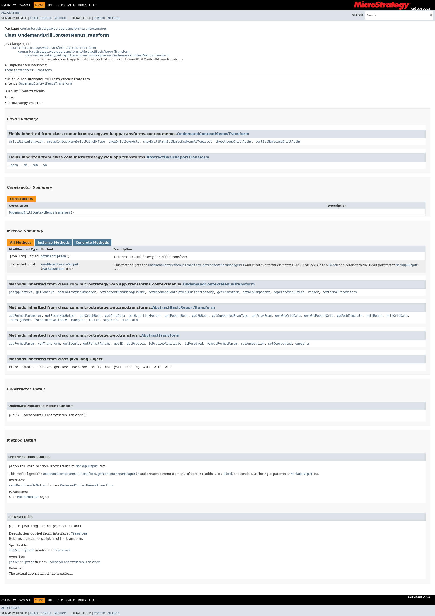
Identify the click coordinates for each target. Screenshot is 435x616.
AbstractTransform (160, 335)
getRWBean (200, 315)
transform (129, 320)
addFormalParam (21, 343)
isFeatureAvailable (50, 320)
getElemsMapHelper (60, 315)
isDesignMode (20, 320)
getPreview (136, 343)
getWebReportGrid (318, 315)
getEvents (71, 343)
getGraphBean (90, 315)
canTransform (49, 343)
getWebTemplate (349, 315)
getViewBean (262, 315)
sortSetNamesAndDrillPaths (278, 141)
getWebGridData (288, 315)
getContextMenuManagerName (122, 292)
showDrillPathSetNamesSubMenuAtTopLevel (177, 141)
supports (110, 320)
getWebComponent (256, 292)
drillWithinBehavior (26, 141)
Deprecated (66, 5)
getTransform (228, 292)
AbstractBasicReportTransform (178, 157)
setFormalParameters (339, 292)
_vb (44, 165)
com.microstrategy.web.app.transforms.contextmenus (63, 28)
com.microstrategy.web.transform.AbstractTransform (53, 47)
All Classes (10, 12)
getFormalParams (96, 343)
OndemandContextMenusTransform (45, 83)
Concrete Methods (92, 242)
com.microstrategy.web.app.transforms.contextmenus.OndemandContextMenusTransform (97, 55)
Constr (46, 18)
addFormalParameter (25, 315)
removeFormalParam (221, 343)
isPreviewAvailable (164, 343)
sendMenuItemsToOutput (60, 264)
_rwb (34, 165)
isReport (77, 320)
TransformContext (19, 70)
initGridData (397, 315)
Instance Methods (54, 242)
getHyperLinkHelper (144, 315)
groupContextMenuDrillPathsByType (76, 141)
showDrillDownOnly (124, 141)
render (313, 292)
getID (118, 343)
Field (34, 18)
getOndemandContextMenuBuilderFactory (181, 292)
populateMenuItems (288, 292)
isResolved (194, 343)
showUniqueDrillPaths (233, 141)
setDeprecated (280, 343)
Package (25, 5)
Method (60, 18)
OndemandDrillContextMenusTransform (39, 212)
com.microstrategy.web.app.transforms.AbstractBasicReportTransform (74, 51)
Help (92, 5)
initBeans (374, 315)
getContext (45, 292)
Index (82, 5)
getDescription (53, 256)
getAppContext (20, 292)
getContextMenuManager (77, 292)
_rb (24, 165)
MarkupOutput (53, 268)
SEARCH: (358, 15)
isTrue (94, 320)
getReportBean (176, 315)
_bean (13, 165)
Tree (51, 5)
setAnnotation (252, 343)
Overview (8, 5)
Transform (43, 70)
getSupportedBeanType (230, 315)
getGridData (115, 315)
